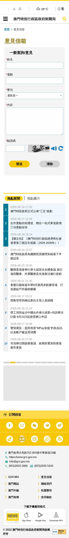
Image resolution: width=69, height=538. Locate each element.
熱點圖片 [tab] (33, 198)
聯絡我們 (46, 483)
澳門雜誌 (13, 483)
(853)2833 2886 (18, 466)
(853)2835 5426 (43, 466)
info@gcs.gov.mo (19, 461)
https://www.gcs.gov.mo (23, 457)
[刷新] (60, 148)
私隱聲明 (46, 490)
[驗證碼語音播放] (54, 150)
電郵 (10, 74)
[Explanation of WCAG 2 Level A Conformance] (59, 531)
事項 (10, 89)
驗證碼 (11, 140)
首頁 (7, 29)
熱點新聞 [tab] (13, 198)
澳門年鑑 (13, 490)
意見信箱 (46, 477)
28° (44, 9)
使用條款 (46, 497)
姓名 (10, 59)
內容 (10, 105)
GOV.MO (13, 477)
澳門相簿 (13, 497)
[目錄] (5, 19)
